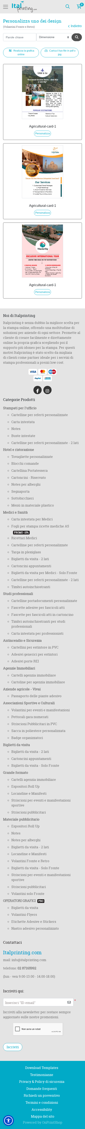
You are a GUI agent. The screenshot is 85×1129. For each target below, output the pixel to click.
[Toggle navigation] (5, 7)
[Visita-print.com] (24, 6)
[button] (8, 1120)
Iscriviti (13, 1047)
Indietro (76, 26)
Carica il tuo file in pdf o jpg (62, 52)
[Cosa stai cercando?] (67, 7)
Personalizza (42, 133)
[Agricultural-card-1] (42, 92)
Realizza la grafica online (23, 52)
